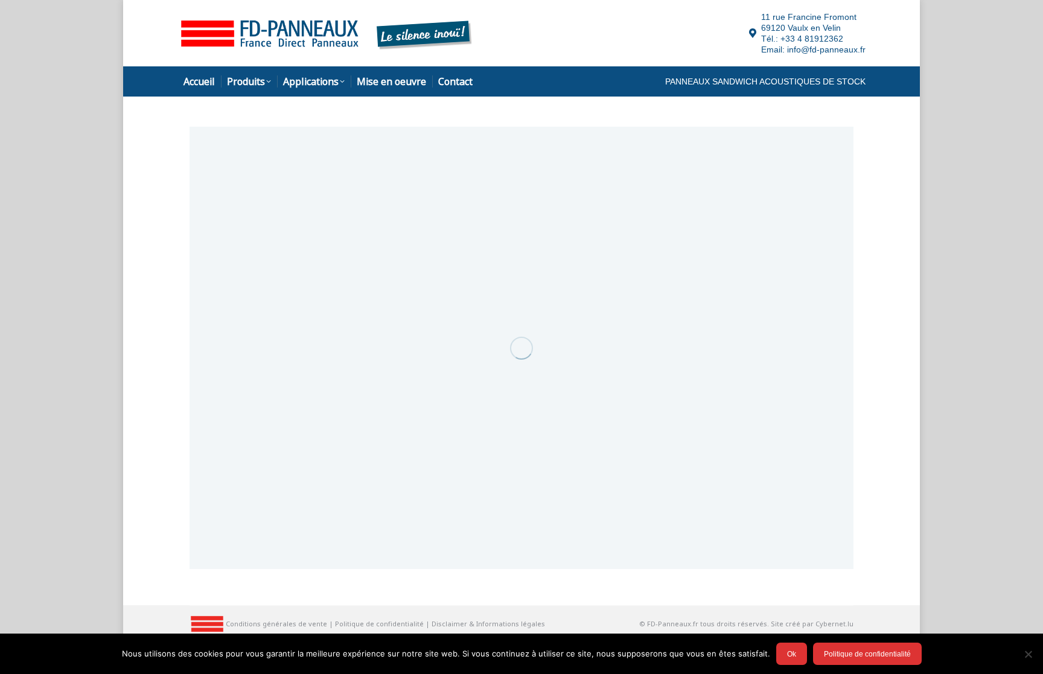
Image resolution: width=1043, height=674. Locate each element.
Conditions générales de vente (276, 623)
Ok (791, 654)
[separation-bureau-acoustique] (521, 348)
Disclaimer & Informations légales (488, 623)
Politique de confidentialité (379, 623)
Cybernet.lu (834, 623)
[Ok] (1028, 654)
